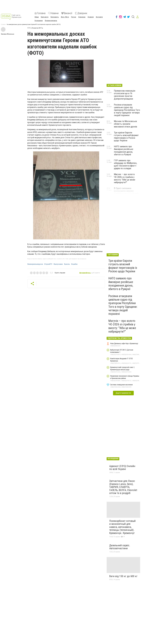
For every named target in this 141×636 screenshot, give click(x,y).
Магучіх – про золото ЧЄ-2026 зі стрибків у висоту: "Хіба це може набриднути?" (124, 178)
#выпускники (58, 264)
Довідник (82, 13)
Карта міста (44, 17)
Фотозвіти (99, 17)
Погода (73, 17)
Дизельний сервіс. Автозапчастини (119, 547)
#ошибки (74, 264)
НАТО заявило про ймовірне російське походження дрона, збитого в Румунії (123, 150)
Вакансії (68, 13)
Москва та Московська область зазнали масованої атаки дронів (125, 124)
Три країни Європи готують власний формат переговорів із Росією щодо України (126, 136)
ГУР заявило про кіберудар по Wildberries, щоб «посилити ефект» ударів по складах (125, 164)
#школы (67, 264)
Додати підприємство (123, 393)
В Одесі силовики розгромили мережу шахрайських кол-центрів (126, 191)
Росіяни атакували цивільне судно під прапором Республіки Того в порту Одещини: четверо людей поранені (127, 110)
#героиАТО (48, 264)
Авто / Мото (65, 17)
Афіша (37, 17)
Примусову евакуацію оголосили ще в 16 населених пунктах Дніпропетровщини (124, 94)
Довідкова (81, 17)
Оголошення (39, 20)
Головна (41, 13)
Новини (55, 13)
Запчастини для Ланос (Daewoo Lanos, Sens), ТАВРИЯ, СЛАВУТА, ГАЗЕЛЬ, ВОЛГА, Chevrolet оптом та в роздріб (123, 487)
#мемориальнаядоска (35, 264)
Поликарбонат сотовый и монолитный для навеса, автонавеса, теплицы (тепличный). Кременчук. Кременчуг (122, 527)
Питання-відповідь (51, 20)
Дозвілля (91, 17)
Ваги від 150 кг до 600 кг (123, 576)
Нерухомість (55, 17)
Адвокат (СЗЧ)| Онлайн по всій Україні (122, 468)
